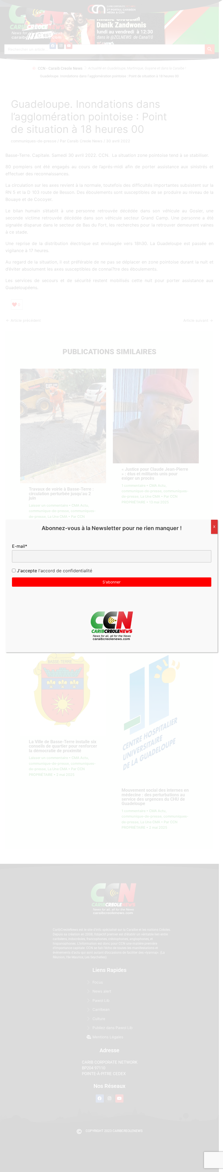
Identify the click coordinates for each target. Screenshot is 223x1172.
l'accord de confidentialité (64, 570)
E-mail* (19, 546)
